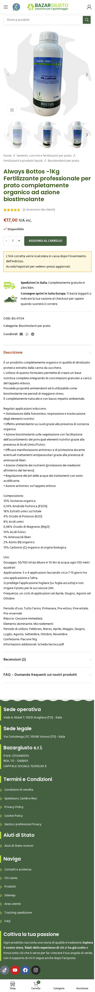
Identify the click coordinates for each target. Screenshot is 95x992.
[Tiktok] (4, 970)
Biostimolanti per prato (63, 161)
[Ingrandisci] (12, 110)
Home (7, 155)
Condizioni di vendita (18, 789)
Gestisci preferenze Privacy (23, 824)
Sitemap (9, 895)
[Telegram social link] (33, 334)
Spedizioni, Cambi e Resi (20, 798)
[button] (8, 74)
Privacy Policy (14, 807)
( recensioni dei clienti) (39, 209)
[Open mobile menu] (5, 7)
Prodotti (10, 886)
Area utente (12, 904)
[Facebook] (25, 970)
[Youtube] (15, 970)
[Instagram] (35, 970)
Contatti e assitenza (17, 869)
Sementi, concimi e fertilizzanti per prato (44, 155)
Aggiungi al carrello (45, 240)
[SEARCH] (87, 20)
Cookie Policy (13, 816)
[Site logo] (47, 7)
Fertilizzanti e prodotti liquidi (23, 161)
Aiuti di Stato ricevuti (18, 846)
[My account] (89, 7)
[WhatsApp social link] (27, 334)
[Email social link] (21, 334)
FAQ (7, 921)
